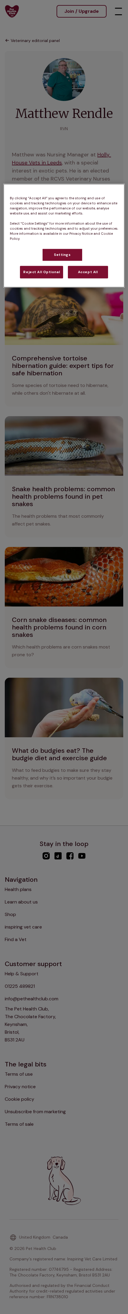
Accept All (88, 272)
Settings (62, 255)
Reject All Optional (41, 272)
